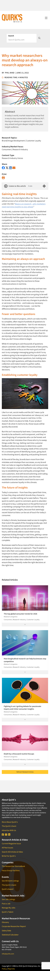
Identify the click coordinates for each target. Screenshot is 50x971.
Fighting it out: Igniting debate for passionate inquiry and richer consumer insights (22, 707)
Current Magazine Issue (11, 843)
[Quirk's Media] (12, 18)
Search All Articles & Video (12, 852)
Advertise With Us (9, 830)
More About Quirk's (10, 822)
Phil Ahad (9, 72)
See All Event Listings (10, 880)
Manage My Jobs (8, 907)
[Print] (3, 177)
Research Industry (20, 149)
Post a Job (6, 903)
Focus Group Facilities (11, 870)
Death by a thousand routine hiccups (19, 754)
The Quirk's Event (9, 826)
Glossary (5, 922)
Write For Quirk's (9, 856)
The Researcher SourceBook (13, 866)
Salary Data (6, 930)
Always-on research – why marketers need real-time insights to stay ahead (24, 205)
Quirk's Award (7, 889)
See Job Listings (8, 899)
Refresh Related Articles (25, 772)
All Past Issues (7, 847)
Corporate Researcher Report (14, 926)
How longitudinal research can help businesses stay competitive (25, 659)
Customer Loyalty (33, 140)
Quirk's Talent (7, 912)
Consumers (6, 149)
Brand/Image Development (13, 140)
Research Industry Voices (12, 158)
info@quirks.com (8, 954)
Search (11, 35)
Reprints (11, 968)
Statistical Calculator (10, 934)
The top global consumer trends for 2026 (20, 614)
